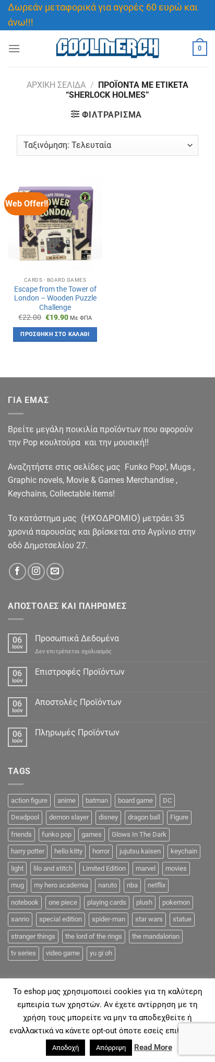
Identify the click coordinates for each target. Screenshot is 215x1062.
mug (17, 885)
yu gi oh (101, 953)
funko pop (56, 834)
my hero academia (61, 885)
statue (182, 919)
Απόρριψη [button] (111, 1048)
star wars (149, 919)
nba (132, 885)
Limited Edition (104, 868)
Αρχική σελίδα (56, 85)
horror (101, 851)
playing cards (106, 902)
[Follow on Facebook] (17, 571)
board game (135, 800)
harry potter (27, 851)
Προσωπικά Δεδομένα (77, 638)
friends (21, 834)
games (91, 834)
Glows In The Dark (139, 834)
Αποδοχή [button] (65, 1048)
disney (108, 817)
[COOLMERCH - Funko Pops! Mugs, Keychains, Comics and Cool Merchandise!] (107, 48)
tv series (23, 953)
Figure (179, 817)
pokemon (176, 902)
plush (144, 902)
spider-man (108, 919)
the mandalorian (156, 936)
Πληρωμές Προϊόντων (77, 732)
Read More (153, 1047)
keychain (184, 851)
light (17, 868)
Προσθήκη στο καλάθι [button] (54, 334)
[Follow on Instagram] (36, 571)
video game (63, 953)
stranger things (33, 936)
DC (167, 800)
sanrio (20, 919)
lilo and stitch (53, 868)
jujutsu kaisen (140, 851)
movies (176, 868)
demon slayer (69, 817)
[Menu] (14, 48)
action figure (29, 800)
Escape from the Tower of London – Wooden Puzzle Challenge (55, 298)
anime (66, 800)
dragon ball (144, 817)
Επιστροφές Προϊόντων (80, 672)
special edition (60, 919)
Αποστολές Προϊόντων (78, 702)
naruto (107, 885)
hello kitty (68, 851)
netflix (156, 885)
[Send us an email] (55, 571)
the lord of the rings (93, 936)
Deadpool (25, 817)
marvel (146, 868)
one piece (63, 902)
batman (97, 800)
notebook (25, 902)
